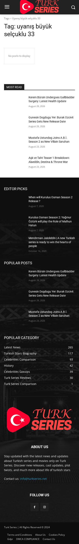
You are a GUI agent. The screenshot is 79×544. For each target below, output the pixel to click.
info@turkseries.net (33, 479)
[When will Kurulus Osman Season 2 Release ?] (14, 202)
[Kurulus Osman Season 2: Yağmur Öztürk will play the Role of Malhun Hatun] (14, 223)
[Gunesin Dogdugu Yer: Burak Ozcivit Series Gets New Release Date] (14, 123)
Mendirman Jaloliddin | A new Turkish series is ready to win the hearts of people (52, 242)
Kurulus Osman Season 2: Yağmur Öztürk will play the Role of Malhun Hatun (50, 221)
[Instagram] (44, 507)
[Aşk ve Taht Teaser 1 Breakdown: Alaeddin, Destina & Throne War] (14, 163)
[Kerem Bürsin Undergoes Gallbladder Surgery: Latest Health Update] (14, 103)
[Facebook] (34, 507)
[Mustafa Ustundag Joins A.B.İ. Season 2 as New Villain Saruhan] (14, 143)
